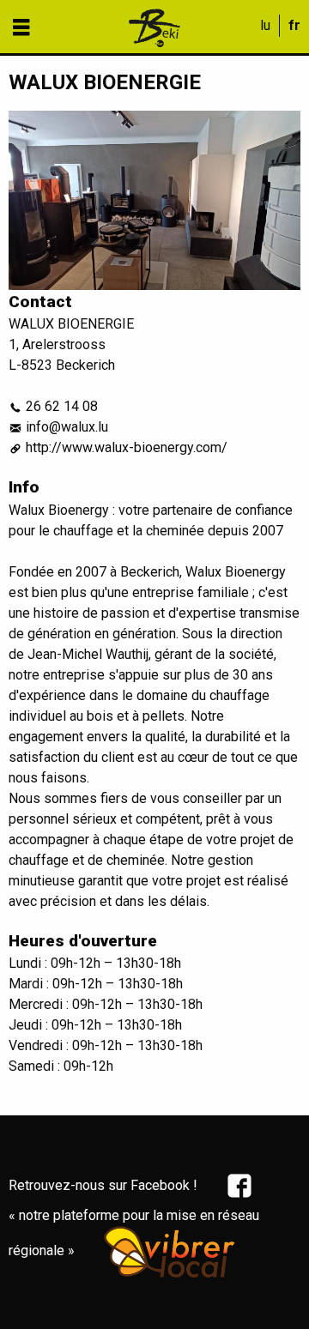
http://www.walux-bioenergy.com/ (126, 447)
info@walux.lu (67, 427)
